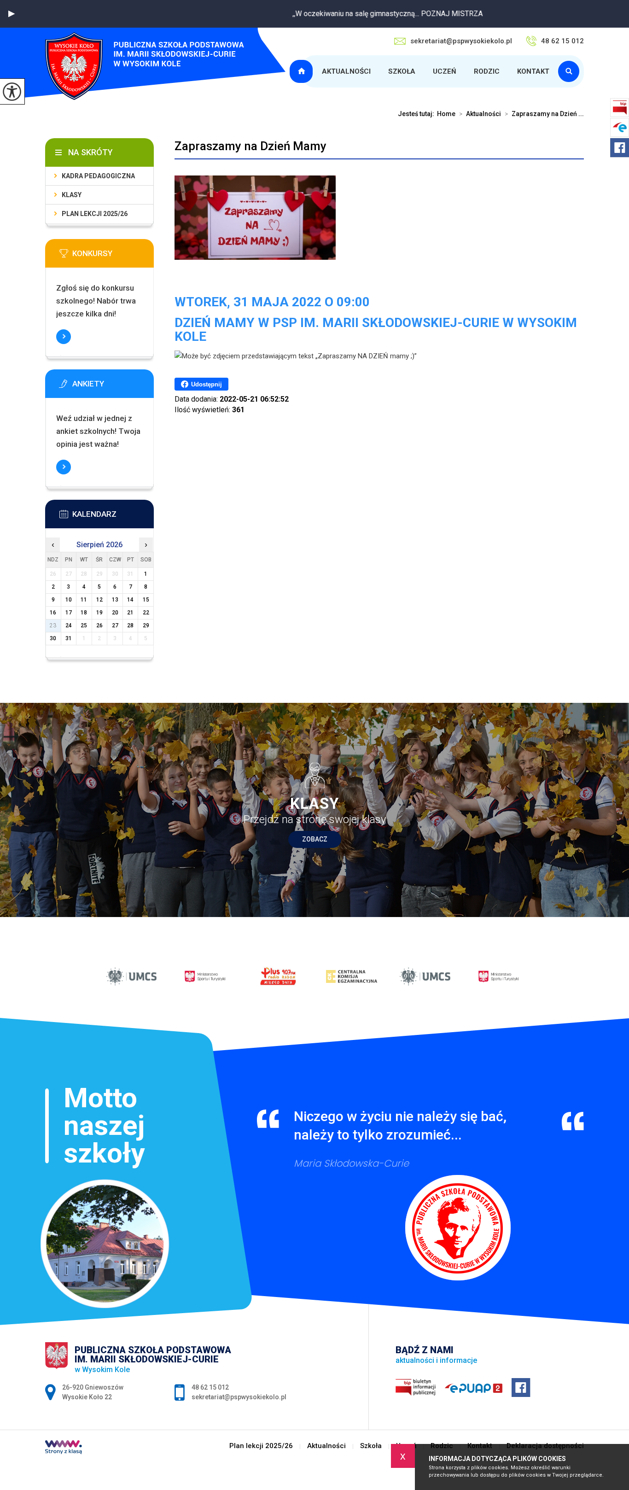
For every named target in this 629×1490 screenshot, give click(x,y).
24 (68, 625)
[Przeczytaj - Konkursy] (113, 256)
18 (84, 612)
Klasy (72, 195)
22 (146, 612)
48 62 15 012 (562, 41)
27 (115, 625)
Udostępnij (206, 384)
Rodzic (487, 71)
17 (68, 612)
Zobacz (314, 839)
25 (84, 625)
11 (84, 599)
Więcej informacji (63, 336)
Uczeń (444, 71)
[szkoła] (571, 71)
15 (146, 599)
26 (99, 625)
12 (99, 599)
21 (130, 612)
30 (53, 638)
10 (68, 599)
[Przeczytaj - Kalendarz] (113, 517)
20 (115, 612)
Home (446, 114)
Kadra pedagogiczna (98, 176)
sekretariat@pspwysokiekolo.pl (461, 41)
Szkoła (401, 71)
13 (115, 599)
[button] (11, 14)
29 (146, 625)
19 (99, 612)
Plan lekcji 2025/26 (302, 71)
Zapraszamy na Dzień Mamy (250, 146)
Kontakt (533, 71)
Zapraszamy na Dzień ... (544, 114)
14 (130, 599)
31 (68, 638)
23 (53, 625)
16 (53, 612)
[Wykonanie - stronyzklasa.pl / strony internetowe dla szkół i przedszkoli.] (63, 1448)
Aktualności (346, 71)
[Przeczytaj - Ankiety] (113, 386)
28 (130, 625)
